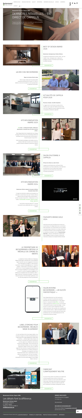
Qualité (34, 2)
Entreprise (39, 2)
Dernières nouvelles (49, 2)
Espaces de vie (17, 2)
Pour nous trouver (58, 402)
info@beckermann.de (8, 407)
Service (57, 2)
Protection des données (50, 415)
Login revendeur (23, 415)
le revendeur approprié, (71, 408)
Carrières (62, 2)
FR (19, 6)
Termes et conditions (35, 415)
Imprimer (61, 415)
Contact (16, 6)
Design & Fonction (26, 2)
